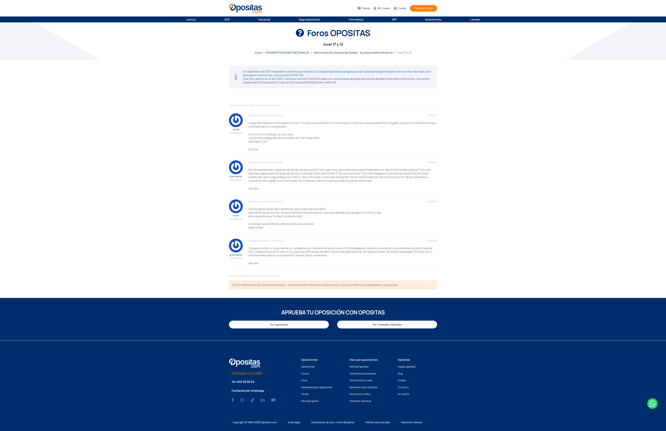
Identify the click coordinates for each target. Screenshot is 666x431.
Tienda (305, 394)
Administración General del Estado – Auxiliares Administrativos (353, 52)
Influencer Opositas (360, 401)
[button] (198, 19)
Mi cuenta (403, 394)
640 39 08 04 (245, 382)
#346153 (432, 115)
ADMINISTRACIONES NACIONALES (287, 52)
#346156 (432, 240)
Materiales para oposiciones (316, 387)
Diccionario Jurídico (360, 394)
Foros (304, 380)
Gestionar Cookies (411, 422)
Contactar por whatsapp (248, 390)
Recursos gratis (309, 401)
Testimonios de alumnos (362, 373)
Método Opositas (359, 366)
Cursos (305, 373)
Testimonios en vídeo (361, 380)
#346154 (432, 162)
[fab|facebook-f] (232, 400)
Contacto (403, 387)
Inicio (258, 52)
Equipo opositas (406, 366)
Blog (400, 373)
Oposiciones (308, 366)
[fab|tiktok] (252, 400)
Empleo (402, 380)
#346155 (432, 201)
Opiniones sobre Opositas (363, 387)
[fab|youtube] (273, 400)
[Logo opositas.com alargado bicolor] (245, 8)
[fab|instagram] (242, 400)
